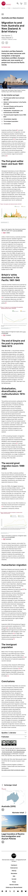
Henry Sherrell (7, 38)
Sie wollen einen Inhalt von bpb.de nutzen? (13, 770)
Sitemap (14, 870)
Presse (14, 882)
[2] (14, 139)
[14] (8, 676)
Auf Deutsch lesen (5, 47)
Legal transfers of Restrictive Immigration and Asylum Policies (13, 836)
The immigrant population (10, 121)
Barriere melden (14, 884)
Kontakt (14, 879)
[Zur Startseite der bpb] (6, 5)
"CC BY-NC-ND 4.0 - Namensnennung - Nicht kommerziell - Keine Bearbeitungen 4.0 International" (13, 751)
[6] (16, 443)
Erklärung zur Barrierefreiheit (14, 887)
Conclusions (7, 123)
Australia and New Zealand (12, 18)
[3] (6, 156)
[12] (24, 657)
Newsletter (14, 873)
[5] (5, 303)
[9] (7, 628)
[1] (17, 130)
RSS (14, 876)
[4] (2, 297)
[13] (19, 668)
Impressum (14, 865)
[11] (14, 639)
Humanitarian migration (10, 119)
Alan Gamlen (6, 36)
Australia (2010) (8, 806)
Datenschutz (14, 868)
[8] (23, 589)
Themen (3, 8)
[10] (14, 633)
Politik (9, 8)
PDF (4, 233)
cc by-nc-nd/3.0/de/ (18, 230)
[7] (2, 506)
